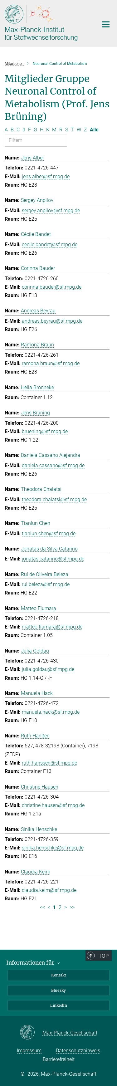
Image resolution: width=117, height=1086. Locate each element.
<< (42, 907)
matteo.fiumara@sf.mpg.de (52, 627)
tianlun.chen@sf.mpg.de (49, 533)
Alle (94, 130)
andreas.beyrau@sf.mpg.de (52, 321)
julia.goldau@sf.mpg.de (48, 669)
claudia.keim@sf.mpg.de (49, 890)
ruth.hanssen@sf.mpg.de (49, 763)
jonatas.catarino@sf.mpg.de (53, 559)
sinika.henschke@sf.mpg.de (53, 848)
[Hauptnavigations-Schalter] (106, 24)
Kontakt (58, 975)
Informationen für (31, 963)
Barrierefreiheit (59, 1059)
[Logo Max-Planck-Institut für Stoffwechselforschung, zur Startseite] (47, 23)
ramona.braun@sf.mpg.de (51, 363)
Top (104, 956)
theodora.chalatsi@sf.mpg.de (54, 499)
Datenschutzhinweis (78, 1051)
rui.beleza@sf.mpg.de (46, 584)
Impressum (29, 1051)
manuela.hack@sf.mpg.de (51, 712)
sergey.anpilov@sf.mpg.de (51, 210)
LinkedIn (58, 1005)
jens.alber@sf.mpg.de (46, 176)
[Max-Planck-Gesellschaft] (31, 1032)
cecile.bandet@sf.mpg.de (49, 244)
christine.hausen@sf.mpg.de (53, 805)
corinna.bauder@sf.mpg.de (51, 287)
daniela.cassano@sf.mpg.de (53, 465)
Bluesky (58, 990)
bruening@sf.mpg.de (45, 431)
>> (72, 907)
